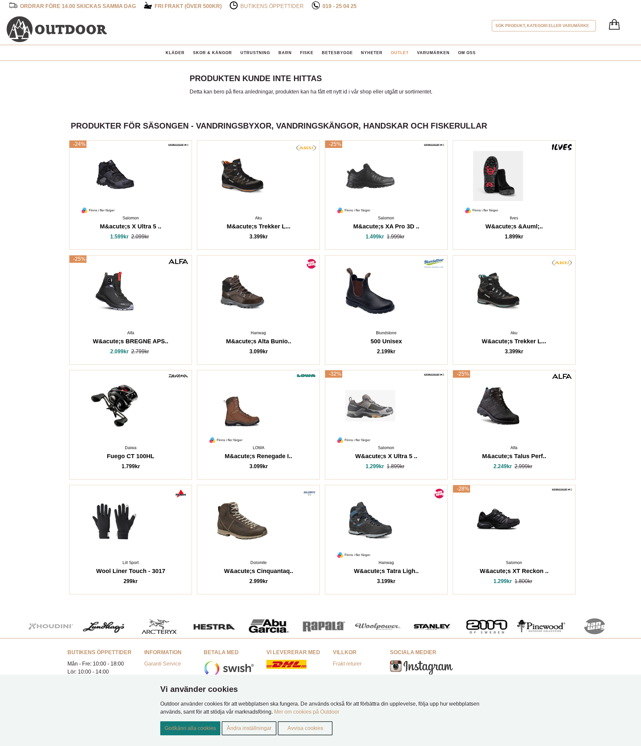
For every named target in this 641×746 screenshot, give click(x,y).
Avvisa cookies (305, 728)
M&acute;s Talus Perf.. (514, 457)
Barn (285, 52)
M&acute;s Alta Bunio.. (258, 342)
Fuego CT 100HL (130, 457)
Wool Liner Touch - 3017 (130, 572)
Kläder (175, 52)
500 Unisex (386, 342)
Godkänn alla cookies (190, 728)
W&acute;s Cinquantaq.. (258, 572)
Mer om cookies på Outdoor (306, 712)
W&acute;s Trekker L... (514, 342)
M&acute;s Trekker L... (258, 227)
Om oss (467, 52)
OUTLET (400, 52)
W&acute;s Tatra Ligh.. (386, 572)
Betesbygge (337, 52)
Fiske (306, 52)
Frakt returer (347, 664)
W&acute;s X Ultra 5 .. (386, 457)
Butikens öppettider (272, 6)
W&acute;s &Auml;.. (514, 227)
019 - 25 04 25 (340, 6)
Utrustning (255, 52)
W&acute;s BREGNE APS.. (130, 342)
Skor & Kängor (212, 52)
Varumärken (433, 52)
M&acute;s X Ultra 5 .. (130, 227)
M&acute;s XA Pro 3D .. (386, 227)
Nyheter (372, 52)
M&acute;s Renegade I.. (258, 457)
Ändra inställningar (249, 728)
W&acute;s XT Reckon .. (514, 572)
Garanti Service (162, 664)
